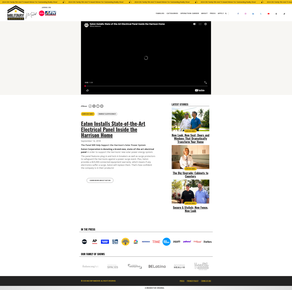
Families (160, 13)
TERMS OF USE (206, 280)
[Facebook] (90, 106)
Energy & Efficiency (107, 114)
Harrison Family (88, 114)
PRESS (182, 280)
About (204, 13)
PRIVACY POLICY (192, 280)
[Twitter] (94, 106)
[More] (101, 106)
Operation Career (189, 13)
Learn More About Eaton (100, 180)
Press (213, 13)
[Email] (98, 106)
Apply (221, 13)
